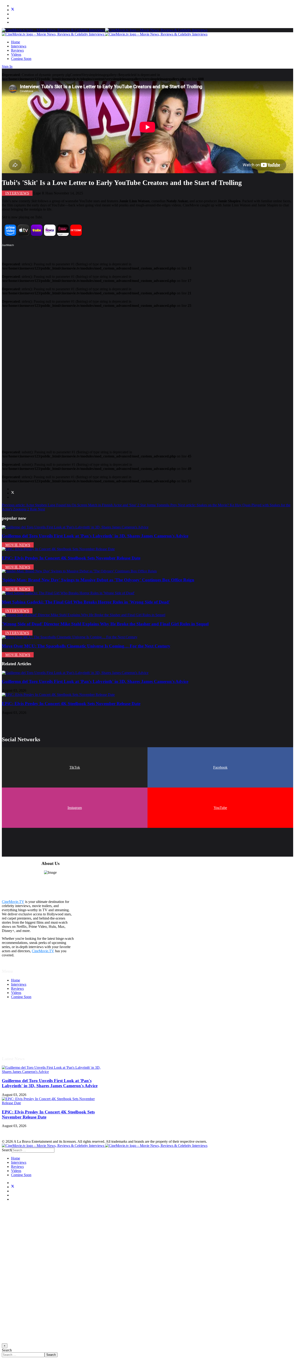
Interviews (18, 46)
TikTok (74, 767)
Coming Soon (21, 59)
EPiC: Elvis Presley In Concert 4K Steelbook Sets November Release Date (71, 558)
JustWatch (8, 245)
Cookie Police (21, 1034)
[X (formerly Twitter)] (12, 493)
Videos (16, 54)
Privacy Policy (21, 1030)
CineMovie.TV (13, 902)
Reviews (17, 50)
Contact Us (19, 1043)
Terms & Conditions (26, 1022)
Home (15, 42)
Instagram (75, 808)
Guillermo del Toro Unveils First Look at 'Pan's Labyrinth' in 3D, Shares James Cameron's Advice (95, 535)
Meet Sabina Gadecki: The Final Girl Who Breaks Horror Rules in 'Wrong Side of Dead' (86, 602)
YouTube (220, 808)
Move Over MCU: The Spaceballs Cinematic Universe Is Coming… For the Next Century (86, 646)
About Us (18, 1038)
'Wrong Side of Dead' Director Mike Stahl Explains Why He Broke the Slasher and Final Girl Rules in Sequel (105, 623)
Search (7, 1150)
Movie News (17, 545)
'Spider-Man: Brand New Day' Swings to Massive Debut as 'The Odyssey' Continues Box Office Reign (98, 579)
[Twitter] (12, 10)
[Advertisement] (140, 377)
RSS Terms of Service (27, 1026)
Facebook (220, 767)
